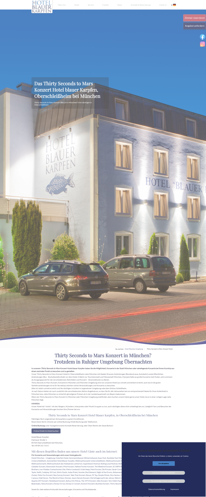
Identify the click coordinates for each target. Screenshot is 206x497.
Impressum (174, 489)
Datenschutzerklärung (156, 489)
